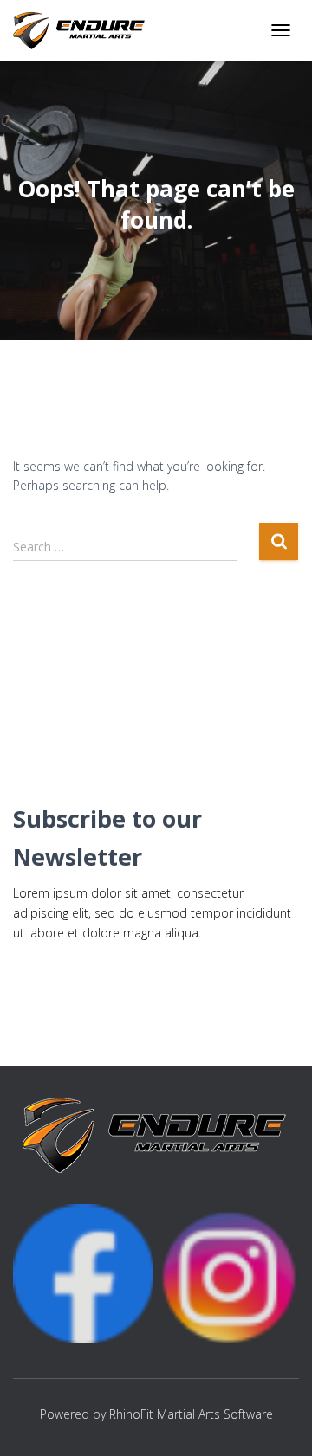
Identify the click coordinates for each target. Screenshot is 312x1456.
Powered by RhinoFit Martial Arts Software (156, 1414)
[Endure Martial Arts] (86, 30)
